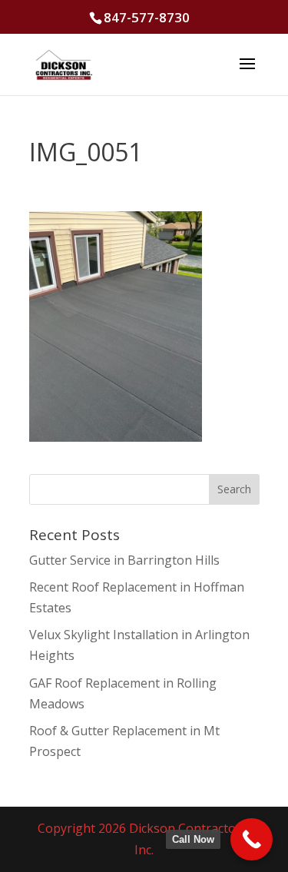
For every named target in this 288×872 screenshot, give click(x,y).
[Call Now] (251, 839)
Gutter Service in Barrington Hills (124, 560)
